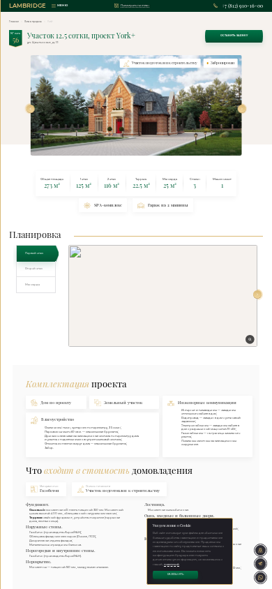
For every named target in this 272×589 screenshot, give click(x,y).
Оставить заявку (234, 35)
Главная (14, 21)
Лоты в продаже (33, 21)
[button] (31, 109)
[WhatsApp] (260, 577)
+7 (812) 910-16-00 (241, 6)
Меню (62, 5)
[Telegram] (260, 563)
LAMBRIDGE (27, 5)
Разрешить (175, 574)
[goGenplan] (260, 550)
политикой (171, 564)
